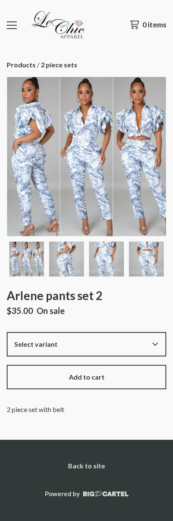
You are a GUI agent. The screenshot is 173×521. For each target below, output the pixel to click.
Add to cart (87, 377)
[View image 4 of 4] (146, 259)
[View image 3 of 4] (106, 259)
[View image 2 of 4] (66, 259)
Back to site (86, 466)
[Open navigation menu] (11, 24)
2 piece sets (59, 65)
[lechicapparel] (58, 25)
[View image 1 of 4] (26, 259)
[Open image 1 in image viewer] (86, 157)
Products (21, 65)
